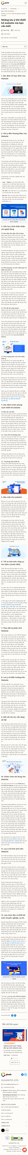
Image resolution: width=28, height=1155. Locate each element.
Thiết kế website (6, 1110)
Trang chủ (4, 8)
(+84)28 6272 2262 (8, 1087)
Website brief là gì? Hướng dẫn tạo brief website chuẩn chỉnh (13, 1047)
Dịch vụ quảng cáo (6, 1119)
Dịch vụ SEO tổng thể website (10, 1107)
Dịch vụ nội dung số (7, 1113)
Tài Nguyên (13, 8)
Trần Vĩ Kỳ (6, 30)
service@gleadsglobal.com (11, 1084)
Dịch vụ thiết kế (5, 1116)
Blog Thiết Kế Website (7, 11)
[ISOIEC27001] (7, 1137)
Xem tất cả (14, 1062)
